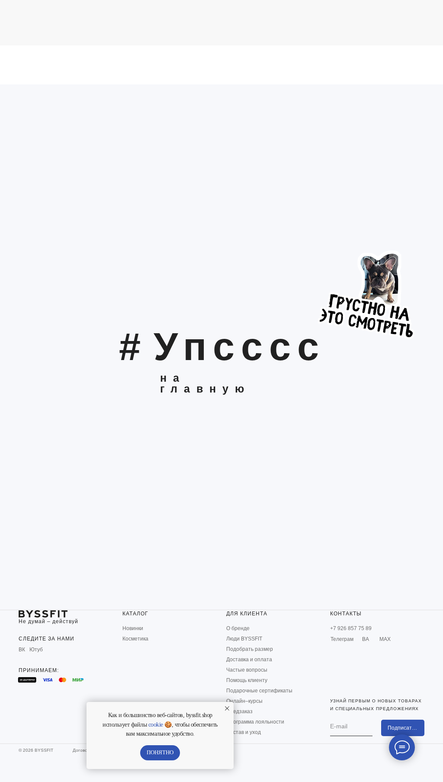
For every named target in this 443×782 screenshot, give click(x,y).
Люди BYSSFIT (244, 639)
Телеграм (342, 639)
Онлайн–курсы (244, 701)
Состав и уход (243, 732)
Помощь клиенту (246, 680)
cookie (155, 724)
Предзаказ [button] (239, 711)
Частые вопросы (246, 670)
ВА (365, 639)
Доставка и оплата (249, 659)
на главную (205, 383)
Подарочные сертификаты (259, 691)
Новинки (132, 628)
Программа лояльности (255, 722)
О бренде (238, 628)
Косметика (135, 639)
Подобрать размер (249, 649)
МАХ (385, 639)
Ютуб (36, 650)
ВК (22, 650)
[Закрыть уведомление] (227, 708)
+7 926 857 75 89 (351, 628)
